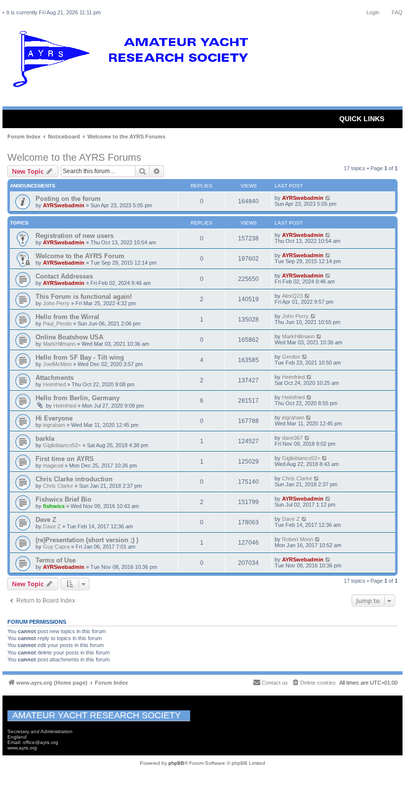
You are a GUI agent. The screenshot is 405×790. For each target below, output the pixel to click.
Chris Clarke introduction (74, 479)
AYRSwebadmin (63, 205)
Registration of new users (75, 235)
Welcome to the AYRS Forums (74, 157)
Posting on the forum (68, 198)
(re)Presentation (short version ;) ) (87, 540)
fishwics (54, 506)
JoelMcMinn (57, 364)
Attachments (55, 377)
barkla (45, 438)
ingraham (54, 425)
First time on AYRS (65, 459)
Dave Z (46, 519)
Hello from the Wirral (67, 317)
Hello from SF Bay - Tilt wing (80, 357)
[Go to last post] (328, 198)
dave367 (292, 438)
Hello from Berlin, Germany (78, 398)
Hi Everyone (54, 418)
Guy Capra (56, 547)
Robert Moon (297, 539)
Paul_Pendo (57, 323)
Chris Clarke (58, 486)
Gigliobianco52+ (62, 445)
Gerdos (291, 357)
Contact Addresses (64, 276)
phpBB (176, 763)
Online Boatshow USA (69, 337)
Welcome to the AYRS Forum (80, 256)
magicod (53, 465)
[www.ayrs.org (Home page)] (134, 61)
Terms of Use (56, 560)
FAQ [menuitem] (397, 12)
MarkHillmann (59, 344)
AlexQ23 (292, 296)
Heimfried (54, 384)
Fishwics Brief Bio (63, 499)
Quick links (361, 119)
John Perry (56, 303)
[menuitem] (313, 683)
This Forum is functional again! (84, 296)
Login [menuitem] (372, 12)
